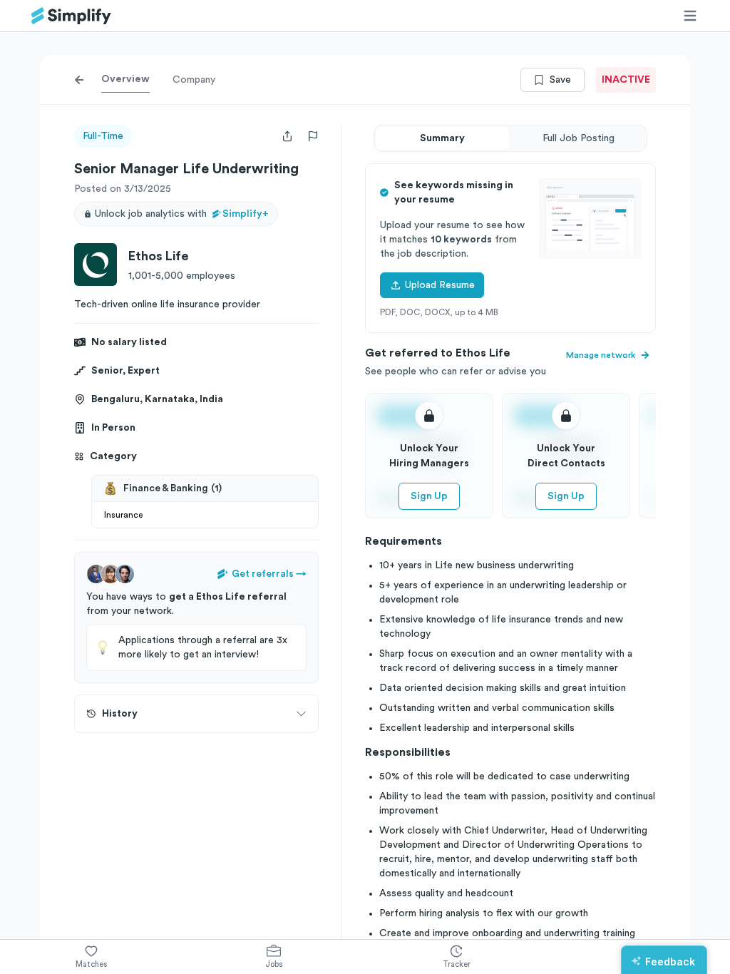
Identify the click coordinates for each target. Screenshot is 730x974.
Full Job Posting (579, 138)
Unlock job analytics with (182, 214)
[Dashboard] (71, 16)
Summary (442, 138)
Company (194, 80)
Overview (125, 79)
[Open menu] (690, 15)
